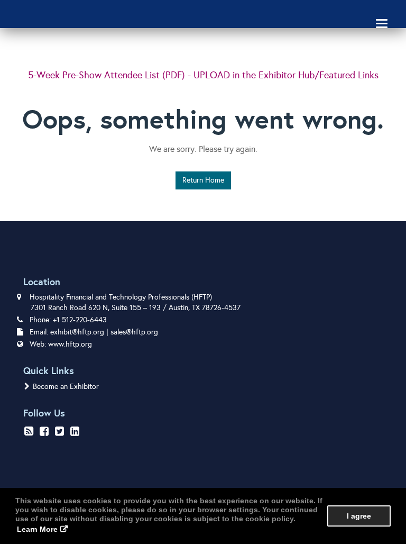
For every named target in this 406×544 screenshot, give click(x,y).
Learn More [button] (37, 529)
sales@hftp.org (134, 332)
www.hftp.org (70, 344)
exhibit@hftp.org (77, 332)
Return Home (203, 180)
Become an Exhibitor (66, 386)
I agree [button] (359, 516)
